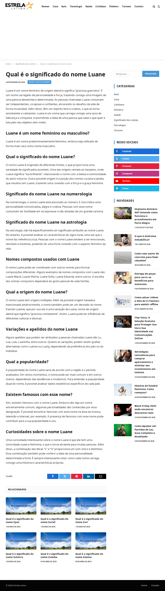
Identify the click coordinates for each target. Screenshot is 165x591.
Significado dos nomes (39, 82)
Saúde (88, 6)
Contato (138, 6)
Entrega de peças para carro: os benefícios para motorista (145, 279)
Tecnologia (76, 6)
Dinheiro (114, 6)
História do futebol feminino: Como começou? (146, 389)
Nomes (45, 6)
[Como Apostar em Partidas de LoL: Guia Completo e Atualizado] (123, 430)
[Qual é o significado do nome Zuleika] (56, 541)
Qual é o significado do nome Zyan (20, 520)
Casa (55, 6)
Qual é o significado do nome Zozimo (89, 555)
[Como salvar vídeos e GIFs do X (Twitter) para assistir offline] (123, 301)
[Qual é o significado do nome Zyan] (21, 506)
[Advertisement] (82, 37)
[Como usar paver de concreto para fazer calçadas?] (123, 257)
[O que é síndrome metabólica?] (123, 240)
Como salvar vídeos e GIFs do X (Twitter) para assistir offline (147, 301)
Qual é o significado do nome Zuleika (54, 555)
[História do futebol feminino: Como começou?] (123, 390)
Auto (64, 6)
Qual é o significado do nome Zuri (89, 520)
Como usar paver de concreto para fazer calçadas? (147, 257)
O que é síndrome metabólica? (145, 237)
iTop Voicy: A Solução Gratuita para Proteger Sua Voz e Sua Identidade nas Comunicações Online (146, 328)
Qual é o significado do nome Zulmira (20, 555)
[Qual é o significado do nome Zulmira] (21, 541)
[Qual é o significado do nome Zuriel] (56, 506)
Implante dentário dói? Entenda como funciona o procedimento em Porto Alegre (146, 215)
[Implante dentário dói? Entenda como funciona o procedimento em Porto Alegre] (123, 213)
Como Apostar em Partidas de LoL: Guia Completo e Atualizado (145, 431)
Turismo (126, 6)
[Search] (154, 6)
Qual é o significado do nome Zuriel (54, 520)
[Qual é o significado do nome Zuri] (90, 506)
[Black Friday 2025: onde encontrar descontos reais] (123, 410)
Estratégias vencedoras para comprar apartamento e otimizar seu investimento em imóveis (145, 362)
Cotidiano (100, 6)
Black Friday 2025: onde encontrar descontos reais (146, 409)
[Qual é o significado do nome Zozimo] (90, 541)
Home (144, 585)
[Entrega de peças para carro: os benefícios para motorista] (123, 278)
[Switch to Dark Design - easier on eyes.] (158, 6)
